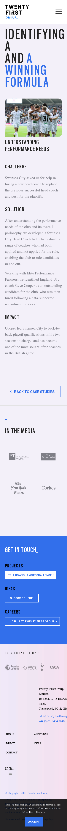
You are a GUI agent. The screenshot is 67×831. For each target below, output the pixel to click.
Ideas (37, 743)
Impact (10, 743)
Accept (34, 821)
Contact (12, 752)
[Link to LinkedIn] (10, 774)
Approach (41, 734)
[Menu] (57, 11)
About (10, 734)
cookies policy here (35, 811)
